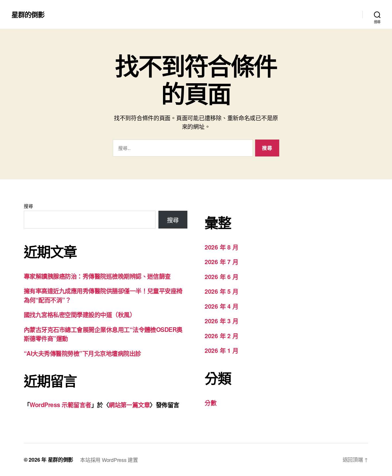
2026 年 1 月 (221, 350)
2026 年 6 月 (221, 276)
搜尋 (28, 206)
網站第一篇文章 (129, 404)
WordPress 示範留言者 (60, 404)
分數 (210, 402)
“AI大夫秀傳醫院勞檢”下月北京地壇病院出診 (82, 353)
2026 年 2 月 (221, 335)
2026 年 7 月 (221, 261)
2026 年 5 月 (221, 291)
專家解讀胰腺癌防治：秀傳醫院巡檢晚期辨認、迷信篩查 (97, 276)
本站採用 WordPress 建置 (109, 459)
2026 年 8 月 (221, 247)
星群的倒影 (27, 14)
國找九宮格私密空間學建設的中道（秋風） (79, 314)
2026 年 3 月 (221, 320)
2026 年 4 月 (221, 306)
